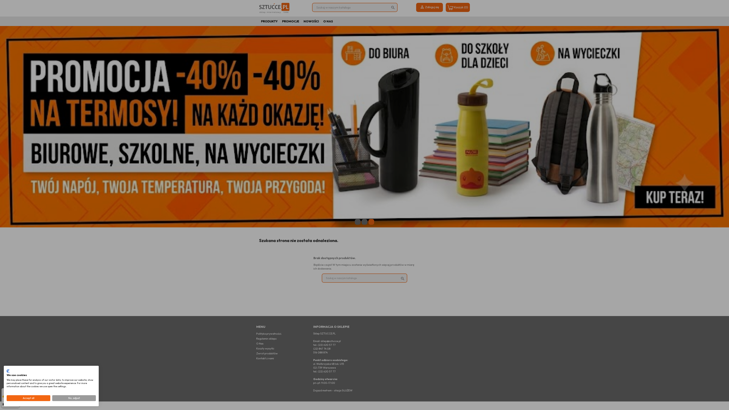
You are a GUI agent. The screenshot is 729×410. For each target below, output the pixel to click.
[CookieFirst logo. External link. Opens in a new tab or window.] (8, 371)
